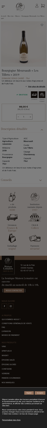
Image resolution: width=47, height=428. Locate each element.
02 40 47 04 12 (27, 270)
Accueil (3, 16)
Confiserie (7, 369)
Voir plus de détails (36, 86)
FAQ (3, 327)
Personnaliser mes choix (11, 420)
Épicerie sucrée (9, 364)
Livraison (6, 331)
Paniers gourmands (11, 378)
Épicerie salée (8, 360)
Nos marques (8, 382)
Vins (4, 346)
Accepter (40, 393)
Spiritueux (7, 351)
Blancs (17, 16)
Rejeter (29, 393)
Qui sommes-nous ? (11, 319)
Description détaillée (14, 129)
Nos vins (10, 16)
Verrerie (6, 373)
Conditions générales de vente (17, 323)
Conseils (6, 180)
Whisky (5, 355)
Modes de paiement (11, 335)
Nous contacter (14, 290)
